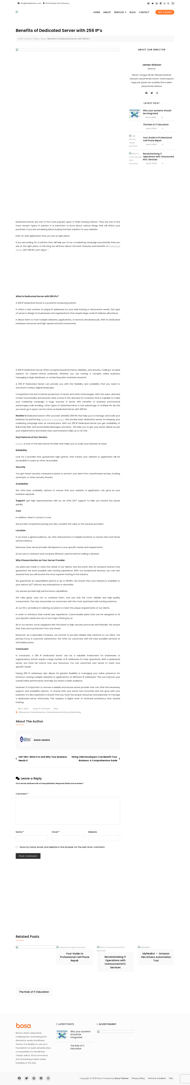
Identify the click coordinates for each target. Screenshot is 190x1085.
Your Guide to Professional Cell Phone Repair (157, 139)
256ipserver (23, 712)
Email (56, 832)
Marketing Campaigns (52, 419)
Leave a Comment (41, 708)
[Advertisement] (68, 119)
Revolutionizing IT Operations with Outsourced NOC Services (158, 156)
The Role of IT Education (156, 124)
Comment (22, 793)
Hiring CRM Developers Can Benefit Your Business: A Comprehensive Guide (94, 758)
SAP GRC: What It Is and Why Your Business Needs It (42, 758)
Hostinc (20, 443)
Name (20, 832)
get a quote (165, 12)
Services (119, 12)
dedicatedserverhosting (58, 712)
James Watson (151, 64)
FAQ (171, 1078)
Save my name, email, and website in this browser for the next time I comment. (62, 847)
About (107, 12)
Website (92, 832)
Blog (133, 12)
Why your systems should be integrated (157, 112)
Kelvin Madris (42, 740)
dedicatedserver (38, 712)
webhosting (75, 712)
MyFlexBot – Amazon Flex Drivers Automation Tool (156, 957)
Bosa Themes (122, 1078)
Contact (144, 12)
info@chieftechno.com (30, 3)
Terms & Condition (157, 1078)
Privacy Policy (138, 1078)
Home (96, 12)
